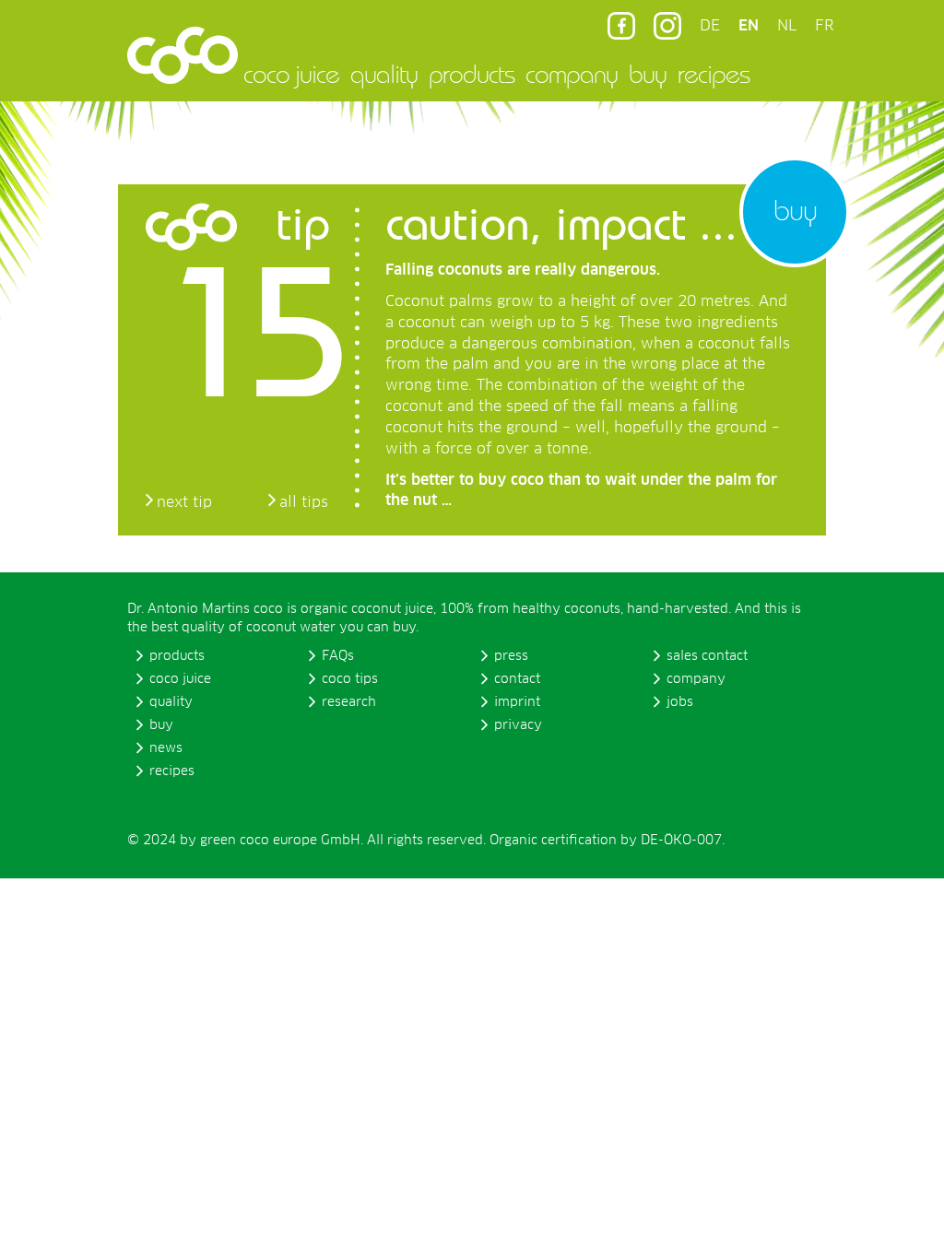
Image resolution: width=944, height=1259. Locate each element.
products (471, 73)
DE (710, 25)
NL (786, 25)
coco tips (350, 679)
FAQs (338, 656)
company (571, 73)
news (166, 748)
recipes (713, 73)
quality (384, 73)
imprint (517, 702)
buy (648, 73)
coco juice (291, 73)
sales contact (707, 656)
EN (748, 25)
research (349, 702)
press (511, 656)
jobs (680, 702)
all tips (303, 502)
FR (824, 25)
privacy (518, 725)
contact (517, 679)
